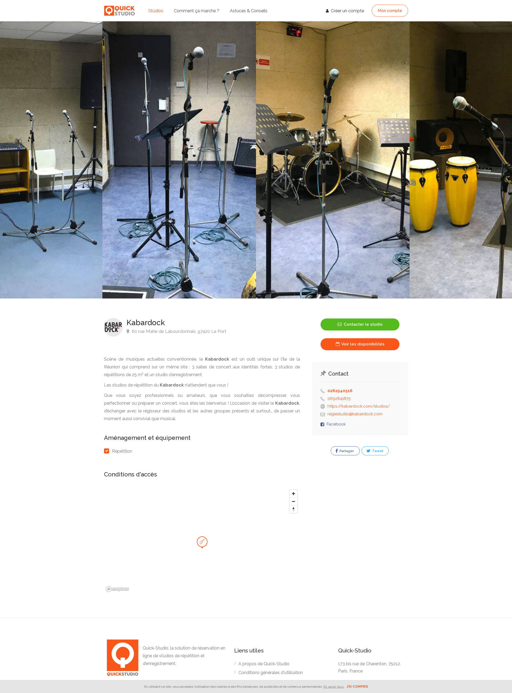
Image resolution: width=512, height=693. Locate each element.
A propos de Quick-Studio (263, 663)
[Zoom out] (293, 501)
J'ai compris (357, 686)
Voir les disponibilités (363, 344)
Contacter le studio (363, 324)
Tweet (377, 451)
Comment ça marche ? (196, 10)
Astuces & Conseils (248, 10)
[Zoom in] (293, 493)
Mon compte (390, 10)
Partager (346, 451)
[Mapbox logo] (117, 589)
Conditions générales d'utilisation (270, 672)
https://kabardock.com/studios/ (358, 406)
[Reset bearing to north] (293, 509)
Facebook (336, 424)
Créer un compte (347, 10)
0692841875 (338, 398)
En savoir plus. (333, 686)
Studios (155, 10)
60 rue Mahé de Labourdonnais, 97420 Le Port (178, 331)
